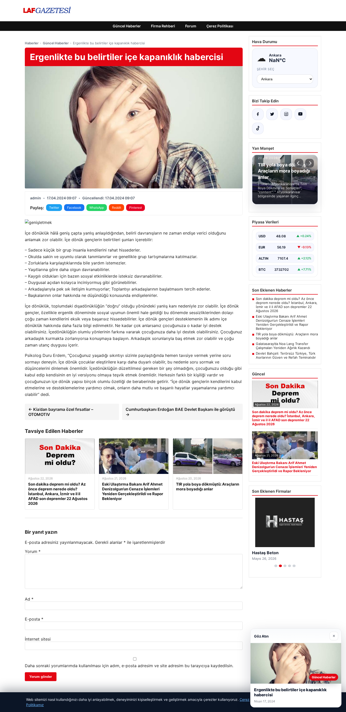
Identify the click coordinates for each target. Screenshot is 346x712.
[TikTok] (258, 128)
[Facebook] (258, 114)
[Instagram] (286, 114)
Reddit (116, 207)
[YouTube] (300, 114)
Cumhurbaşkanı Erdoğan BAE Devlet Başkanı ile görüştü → (180, 412)
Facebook (74, 207)
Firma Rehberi (163, 26)
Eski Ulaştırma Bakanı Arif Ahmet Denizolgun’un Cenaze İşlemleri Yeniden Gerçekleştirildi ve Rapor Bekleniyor (282, 322)
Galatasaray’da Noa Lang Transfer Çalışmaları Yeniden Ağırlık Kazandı (283, 346)
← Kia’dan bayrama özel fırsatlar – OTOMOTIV (60, 412)
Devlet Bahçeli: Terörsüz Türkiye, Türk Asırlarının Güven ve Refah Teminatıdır (286, 355)
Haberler (32, 43)
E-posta (34, 619)
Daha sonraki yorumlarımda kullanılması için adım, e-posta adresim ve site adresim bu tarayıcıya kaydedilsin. (129, 665)
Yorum (33, 551)
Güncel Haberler (127, 26)
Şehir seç (266, 69)
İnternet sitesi (38, 639)
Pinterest (135, 207)
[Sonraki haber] (309, 163)
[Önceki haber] (299, 163)
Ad (29, 599)
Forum (190, 26)
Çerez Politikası (219, 26)
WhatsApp (96, 207)
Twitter (54, 207)
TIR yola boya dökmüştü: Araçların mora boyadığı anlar (287, 336)
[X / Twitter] (272, 114)
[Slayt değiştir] (275, 566)
